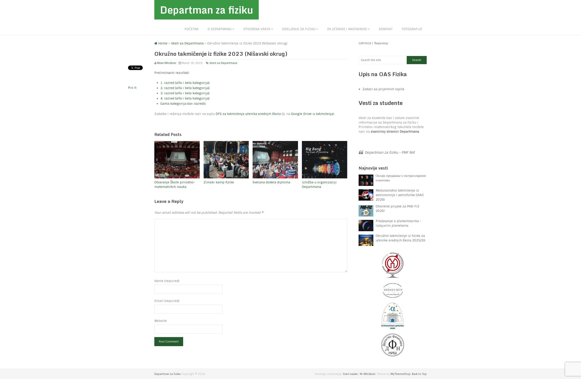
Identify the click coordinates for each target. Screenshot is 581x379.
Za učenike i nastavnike (347, 29)
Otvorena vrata (256, 29)
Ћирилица (381, 43)
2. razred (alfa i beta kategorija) (184, 88)
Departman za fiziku (206, 10)
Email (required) (166, 301)
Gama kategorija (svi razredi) (183, 104)
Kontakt (386, 29)
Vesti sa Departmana (223, 63)
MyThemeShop (401, 374)
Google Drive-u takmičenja (312, 114)
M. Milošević (367, 374)
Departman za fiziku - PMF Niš (389, 152)
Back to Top (419, 374)
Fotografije (412, 29)
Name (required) (166, 281)
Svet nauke (350, 374)
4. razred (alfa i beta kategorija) (184, 98)
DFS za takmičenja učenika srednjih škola (249, 114)
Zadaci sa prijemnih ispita (383, 89)
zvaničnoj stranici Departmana (395, 131)
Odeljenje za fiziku (298, 29)
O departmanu (219, 29)
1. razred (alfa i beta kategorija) (184, 83)
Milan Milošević (166, 63)
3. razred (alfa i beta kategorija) (184, 93)
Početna (192, 29)
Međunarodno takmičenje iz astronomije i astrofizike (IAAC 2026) (400, 195)
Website (160, 321)
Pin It (132, 88)
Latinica (365, 43)
